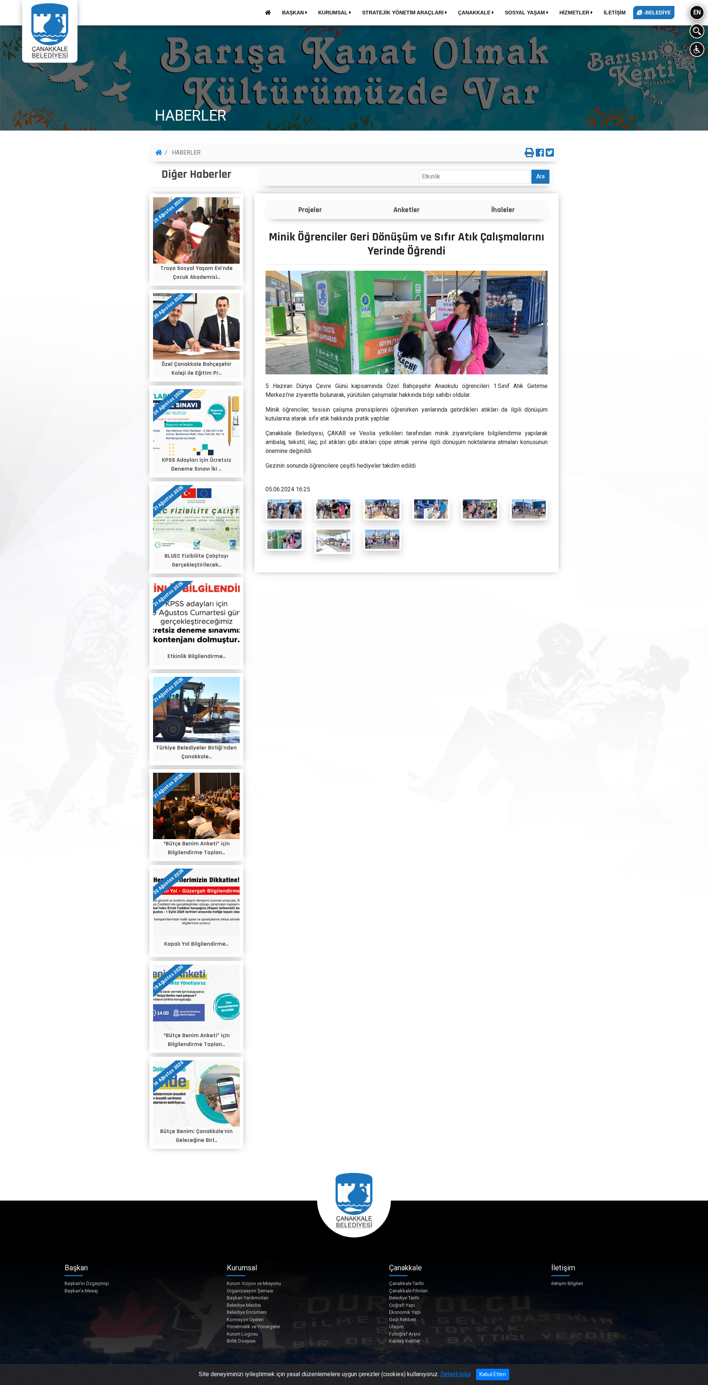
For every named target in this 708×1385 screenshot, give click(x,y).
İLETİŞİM (615, 12)
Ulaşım (396, 1326)
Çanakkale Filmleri (408, 1291)
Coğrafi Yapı (402, 1305)
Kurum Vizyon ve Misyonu (254, 1283)
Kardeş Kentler (404, 1341)
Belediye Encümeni (247, 1312)
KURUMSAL (333, 12)
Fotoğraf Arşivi (404, 1334)
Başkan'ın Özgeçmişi (87, 1283)
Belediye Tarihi (404, 1298)
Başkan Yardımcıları (247, 1298)
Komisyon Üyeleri (245, 1319)
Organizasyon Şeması (250, 1291)
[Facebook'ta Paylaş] (540, 153)
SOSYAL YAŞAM (525, 12)
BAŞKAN (293, 12)
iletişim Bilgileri (567, 1283)
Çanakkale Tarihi (406, 1283)
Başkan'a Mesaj (81, 1291)
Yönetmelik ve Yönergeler (253, 1326)
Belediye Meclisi (244, 1305)
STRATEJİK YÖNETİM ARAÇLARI (403, 12)
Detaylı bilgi (455, 1374)
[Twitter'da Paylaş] (550, 153)
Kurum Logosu (242, 1334)
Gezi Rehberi (402, 1319)
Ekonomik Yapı (405, 1312)
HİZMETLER (575, 12)
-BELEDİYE (656, 12)
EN (697, 12)
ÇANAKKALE (475, 12)
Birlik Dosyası (241, 1341)
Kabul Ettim (492, 1374)
